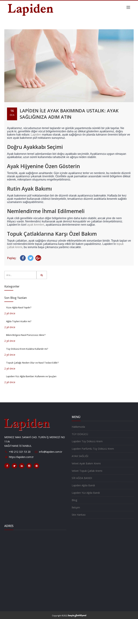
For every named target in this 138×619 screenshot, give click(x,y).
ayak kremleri (35, 224)
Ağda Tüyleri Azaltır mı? (18, 321)
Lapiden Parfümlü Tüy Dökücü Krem (93, 448)
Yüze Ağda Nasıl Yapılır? (18, 307)
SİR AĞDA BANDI (82, 478)
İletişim (76, 507)
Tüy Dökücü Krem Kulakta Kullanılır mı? (27, 348)
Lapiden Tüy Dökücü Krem (87, 441)
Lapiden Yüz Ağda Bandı (86, 492)
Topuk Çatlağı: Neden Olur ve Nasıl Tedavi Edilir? (32, 362)
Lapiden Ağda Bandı (83, 485)
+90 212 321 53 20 (20, 451)
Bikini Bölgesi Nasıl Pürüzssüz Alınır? (26, 335)
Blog (74, 500)
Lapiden (36, 134)
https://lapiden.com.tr (21, 457)
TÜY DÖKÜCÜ (80, 434)
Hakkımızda (78, 426)
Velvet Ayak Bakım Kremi (86, 463)
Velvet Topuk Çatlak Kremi (87, 470)
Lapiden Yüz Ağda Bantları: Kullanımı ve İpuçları (31, 376)
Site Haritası (79, 514)
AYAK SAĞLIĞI (80, 456)
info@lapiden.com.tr (50, 451)
